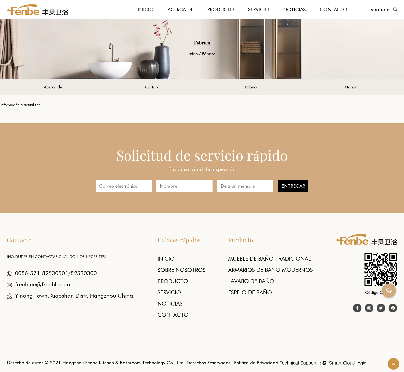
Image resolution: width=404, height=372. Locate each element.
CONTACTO (173, 314)
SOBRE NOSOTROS (182, 269)
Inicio (146, 9)
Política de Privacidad (256, 362)
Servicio (258, 9)
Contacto (333, 9)
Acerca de (180, 9)
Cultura (152, 86)
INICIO (166, 258)
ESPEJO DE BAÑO (250, 292)
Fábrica (185, 17)
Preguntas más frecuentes (266, 17)
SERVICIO (169, 292)
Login (361, 362)
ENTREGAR (293, 186)
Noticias (294, 9)
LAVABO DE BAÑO (251, 281)
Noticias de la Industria (301, 17)
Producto (220, 9)
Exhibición (290, 18)
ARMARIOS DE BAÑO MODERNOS (225, 17)
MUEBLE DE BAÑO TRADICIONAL (220, 18)
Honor (351, 86)
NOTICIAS (170, 303)
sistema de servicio (260, 18)
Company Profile (179, 18)
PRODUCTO (173, 281)
